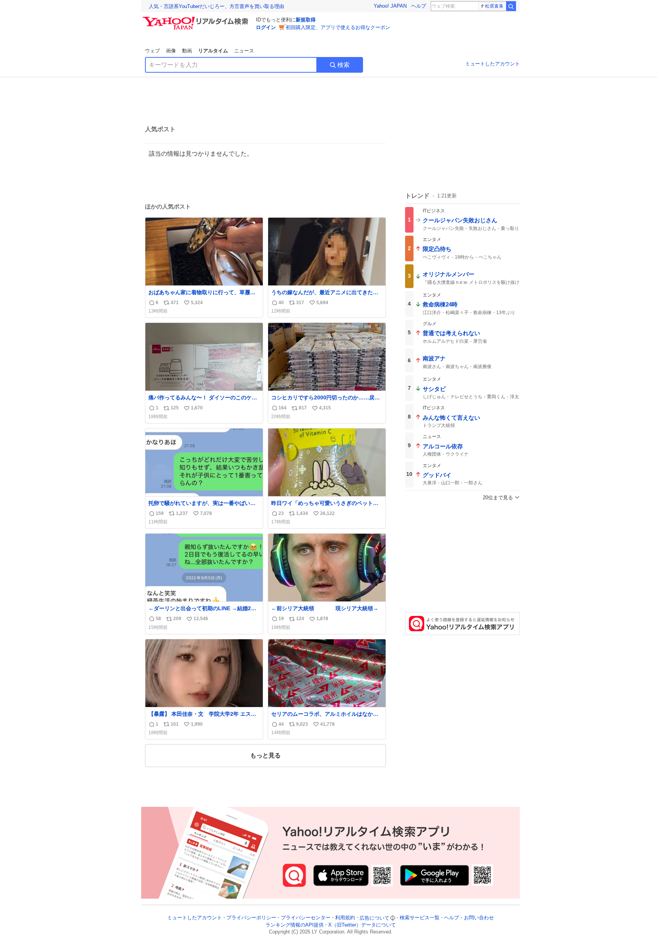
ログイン (266, 27)
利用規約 (345, 918)
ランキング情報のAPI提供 (294, 925)
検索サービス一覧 (420, 918)
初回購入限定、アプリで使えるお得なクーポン (338, 27)
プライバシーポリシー (251, 918)
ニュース (244, 51)
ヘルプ (418, 6)
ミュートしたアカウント (492, 64)
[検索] (511, 6)
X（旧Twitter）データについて (362, 925)
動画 (187, 51)
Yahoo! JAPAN (390, 6)
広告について (374, 918)
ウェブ (152, 51)
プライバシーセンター (305, 918)
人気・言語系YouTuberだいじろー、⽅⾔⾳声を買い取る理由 (216, 6)
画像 (171, 51)
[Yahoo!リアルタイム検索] (196, 18)
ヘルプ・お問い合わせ (469, 918)
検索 (343, 65)
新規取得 (306, 20)
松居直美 (494, 6)
